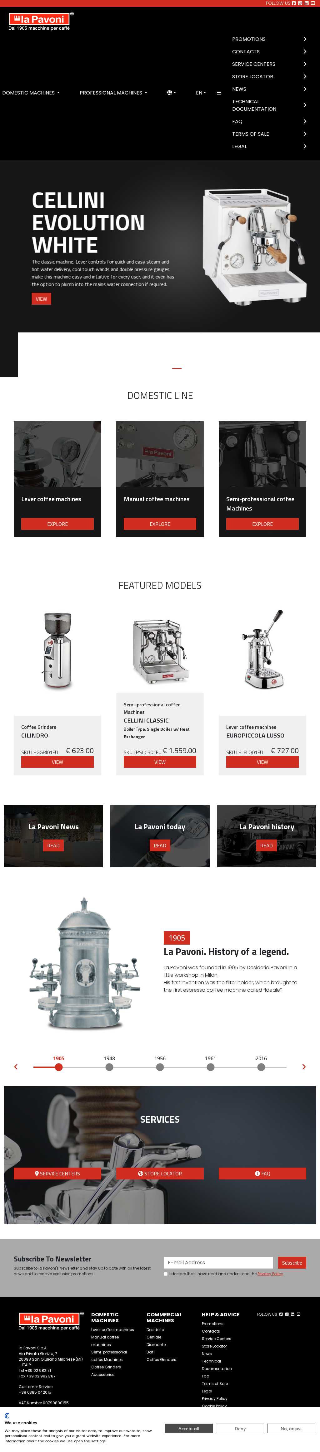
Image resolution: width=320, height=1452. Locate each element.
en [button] (199, 92)
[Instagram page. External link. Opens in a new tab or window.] (300, 3)
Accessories (102, 1329)
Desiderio (155, 1284)
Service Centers (253, 64)
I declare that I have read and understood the (226, 1229)
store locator (162, 1128)
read (53, 800)
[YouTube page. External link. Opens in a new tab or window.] (313, 3)
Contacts (246, 51)
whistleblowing (216, 1368)
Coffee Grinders (106, 1322)
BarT (151, 1307)
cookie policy (214, 1361)
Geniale (154, 1292)
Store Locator (252, 76)
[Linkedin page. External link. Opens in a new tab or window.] (306, 3)
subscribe (292, 1218)
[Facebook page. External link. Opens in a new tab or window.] (294, 3)
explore (57, 479)
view (23, 298)
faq (265, 1128)
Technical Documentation (254, 105)
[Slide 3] (165, 323)
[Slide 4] (177, 323)
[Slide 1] (143, 323)
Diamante (156, 1299)
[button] (171, 93)
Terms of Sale (250, 134)
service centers (59, 1128)
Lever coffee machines (112, 1284)
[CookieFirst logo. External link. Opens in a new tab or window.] (7, 1416)
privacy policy (270, 1229)
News (239, 89)
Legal (239, 146)
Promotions (249, 39)
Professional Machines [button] (111, 92)
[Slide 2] (154, 323)
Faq (237, 121)
